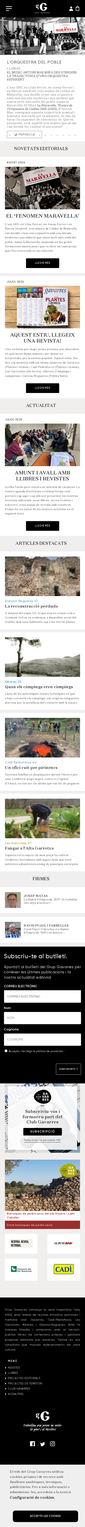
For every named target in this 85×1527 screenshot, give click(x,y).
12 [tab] (75, 135)
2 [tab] (16, 135)
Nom (7, 1008)
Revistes (14, 1367)
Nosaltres (16, 1394)
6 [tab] (40, 135)
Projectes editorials (24, 1378)
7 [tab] (45, 135)
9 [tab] (57, 135)
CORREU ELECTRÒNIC (21, 986)
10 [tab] (63, 135)
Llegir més (42, 263)
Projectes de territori (25, 1383)
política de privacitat (49, 1051)
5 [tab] (34, 135)
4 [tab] (28, 135)
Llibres (13, 1373)
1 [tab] (10, 135)
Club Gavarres (19, 1388)
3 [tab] (22, 135)
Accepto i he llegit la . (37, 1051)
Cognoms (11, 1029)
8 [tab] (51, 135)
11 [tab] (69, 135)
